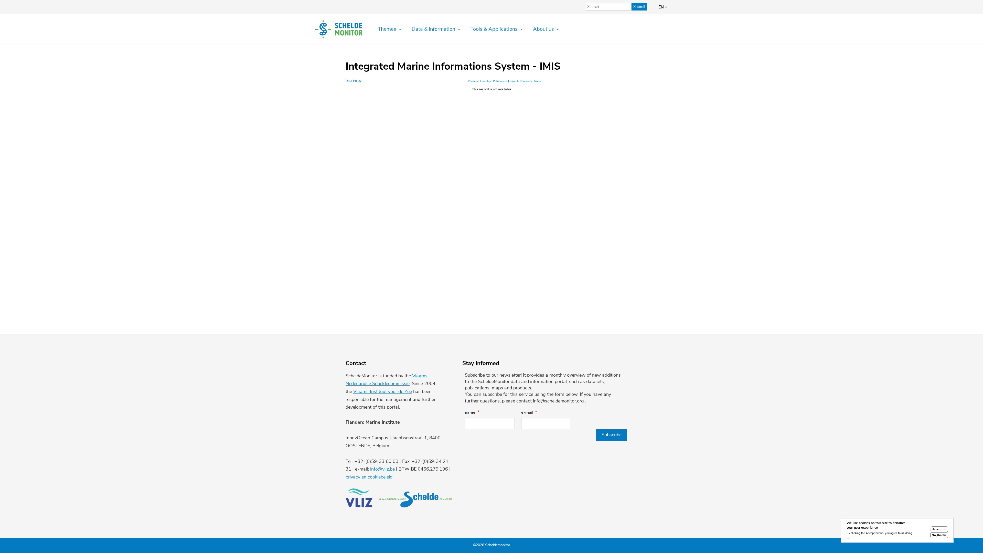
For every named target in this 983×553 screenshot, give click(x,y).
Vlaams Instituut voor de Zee (382, 391)
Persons (473, 81)
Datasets (526, 81)
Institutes (485, 81)
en (661, 7)
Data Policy (353, 81)
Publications (500, 81)
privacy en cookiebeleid (369, 477)
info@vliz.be (382, 469)
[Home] (338, 29)
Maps (537, 81)
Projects (514, 81)
